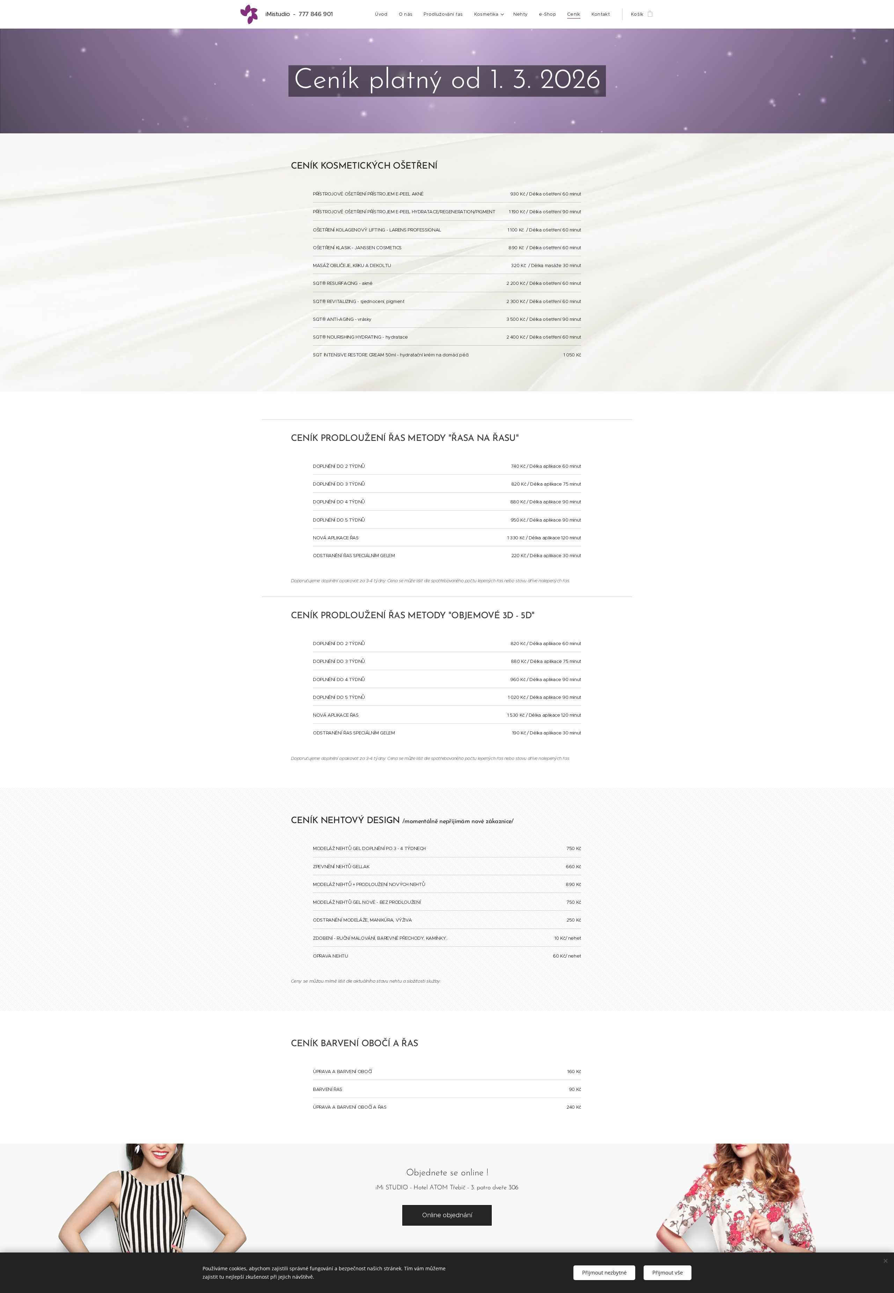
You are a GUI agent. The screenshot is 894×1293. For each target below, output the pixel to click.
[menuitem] (383, 14)
